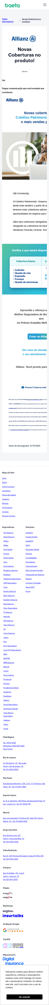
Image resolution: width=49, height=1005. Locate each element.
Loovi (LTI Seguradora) (12, 650)
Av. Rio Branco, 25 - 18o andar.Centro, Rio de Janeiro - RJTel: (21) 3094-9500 (15, 766)
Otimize (29, 554)
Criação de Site (31, 537)
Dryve (28, 591)
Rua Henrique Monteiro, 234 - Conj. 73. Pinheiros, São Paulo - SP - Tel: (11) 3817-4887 (24, 785)
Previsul (6, 683)
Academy (29, 533)
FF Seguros (7, 612)
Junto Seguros (9, 633)
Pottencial (7, 679)
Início (4, 478)
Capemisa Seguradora (12, 579)
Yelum (5, 724)
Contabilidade (31, 558)
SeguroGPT (30, 587)
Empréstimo (30, 562)
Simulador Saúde (32, 549)
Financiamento (31, 566)
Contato (5, 512)
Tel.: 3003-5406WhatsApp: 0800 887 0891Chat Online (13, 746)
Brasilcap (6, 575)
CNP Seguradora (9, 583)
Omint (5, 671)
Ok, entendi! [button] (24, 997)
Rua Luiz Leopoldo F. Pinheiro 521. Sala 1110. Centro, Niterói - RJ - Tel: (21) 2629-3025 (23, 819)
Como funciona (8, 487)
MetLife (6, 667)
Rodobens (7, 696)
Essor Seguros (9, 595)
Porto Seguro (8, 675)
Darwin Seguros (9, 591)
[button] (44, 5)
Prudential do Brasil (11, 688)
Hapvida (6, 616)
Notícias (5, 503)
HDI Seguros (8, 621)
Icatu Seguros (8, 625)
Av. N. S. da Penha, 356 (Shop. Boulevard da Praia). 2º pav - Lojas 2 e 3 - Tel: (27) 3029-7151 (24, 802)
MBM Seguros (8, 662)
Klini (5, 642)
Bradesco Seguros (10, 570)
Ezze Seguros (8, 604)
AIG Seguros (8, 533)
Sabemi (6, 700)
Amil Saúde (7, 549)
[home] (12, 5)
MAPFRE (6, 658)
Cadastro (5, 499)
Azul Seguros (8, 566)
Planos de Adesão (9, 495)
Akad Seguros (8, 537)
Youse (5, 728)
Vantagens (6, 491)
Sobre (4, 482)
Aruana (6, 554)
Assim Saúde (8, 558)
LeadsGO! (29, 541)
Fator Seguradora (10, 608)
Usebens (6, 720)
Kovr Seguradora (10, 646)
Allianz (5, 541)
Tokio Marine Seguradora (8, 714)
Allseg (5, 545)
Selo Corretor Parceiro (34, 570)
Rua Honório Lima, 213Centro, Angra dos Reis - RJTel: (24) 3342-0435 (13, 839)
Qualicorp (7, 692)
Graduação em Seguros (35, 575)
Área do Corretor (8, 516)
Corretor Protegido (33, 583)
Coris (5, 587)
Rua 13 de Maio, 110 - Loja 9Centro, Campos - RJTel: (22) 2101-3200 (13, 876)
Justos (5, 637)
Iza (4, 629)
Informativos (7, 507)
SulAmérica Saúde (10, 709)
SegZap (29, 579)
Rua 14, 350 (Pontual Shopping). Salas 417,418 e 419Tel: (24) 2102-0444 (23, 857)
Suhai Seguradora (10, 704)
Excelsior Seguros (10, 600)
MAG (5, 654)
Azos (5, 562)
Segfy (28, 545)
